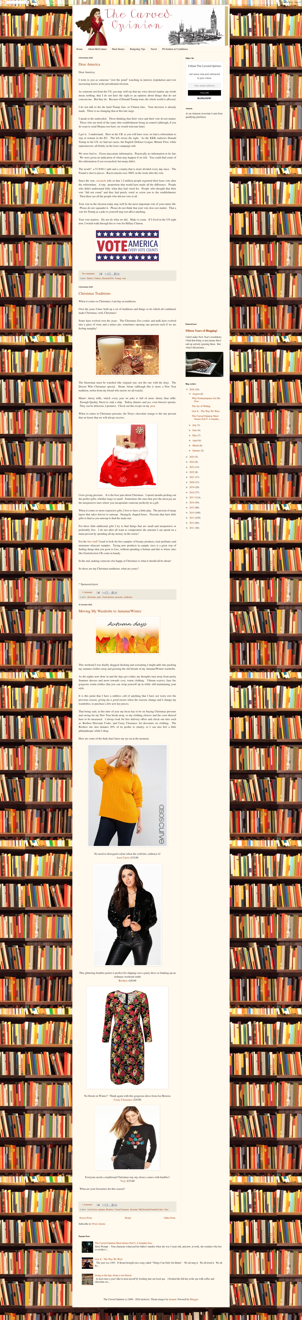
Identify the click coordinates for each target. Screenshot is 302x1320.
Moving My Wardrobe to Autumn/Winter (110, 610)
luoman (172, 1299)
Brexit (90, 278)
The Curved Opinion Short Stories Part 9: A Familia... (206, 417)
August (196, 393)
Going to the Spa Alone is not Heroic (113, 1275)
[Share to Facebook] (115, 273)
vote (124, 278)
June (195, 430)
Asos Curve (123, 857)
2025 (192, 456)
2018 (192, 492)
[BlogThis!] (109, 273)
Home (79, 49)
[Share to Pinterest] (118, 273)
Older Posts (169, 1217)
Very (123, 1181)
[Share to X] (112, 273)
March (195, 445)
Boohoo (123, 980)
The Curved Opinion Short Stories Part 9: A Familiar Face (123, 1243)
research (101, 180)
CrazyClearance (122, 1209)
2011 (192, 527)
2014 (192, 512)
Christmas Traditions (95, 293)
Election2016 (108, 278)
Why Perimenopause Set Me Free (206, 399)
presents (119, 597)
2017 (192, 497)
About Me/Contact (97, 49)
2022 (192, 472)
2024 (192, 461)
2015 (192, 507)
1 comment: (87, 592)
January (196, 450)
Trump (118, 278)
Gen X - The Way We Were (206, 411)
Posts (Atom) (98, 1223)
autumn (101, 1209)
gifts (99, 597)
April (195, 440)
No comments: (89, 273)
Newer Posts (85, 1217)
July (194, 425)
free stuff (92, 541)
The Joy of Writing (201, 406)
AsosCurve (92, 1209)
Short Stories (118, 49)
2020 (192, 482)
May (195, 435)
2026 (192, 389)
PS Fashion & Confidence (175, 49)
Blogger (194, 1299)
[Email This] (106, 273)
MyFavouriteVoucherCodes (151, 1209)
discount (133, 1209)
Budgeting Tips (137, 49)
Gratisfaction (108, 597)
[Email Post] (100, 273)
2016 (192, 502)
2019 (192, 487)
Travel (154, 49)
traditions (128, 597)
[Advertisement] (204, 170)
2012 (192, 522)
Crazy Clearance (123, 1099)
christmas (91, 597)
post (152, 406)
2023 (192, 467)
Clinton (97, 278)
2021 (192, 477)
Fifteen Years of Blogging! (201, 330)
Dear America (89, 64)
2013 (192, 517)
